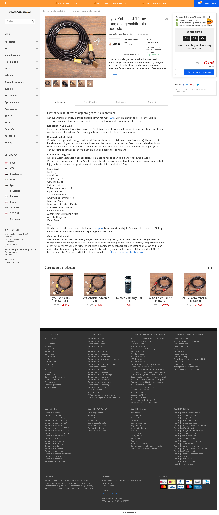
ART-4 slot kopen (138, 359)
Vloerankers (179, 351)
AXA (12, 168)
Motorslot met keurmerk (141, 390)
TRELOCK (14, 213)
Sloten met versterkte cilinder (58, 453)
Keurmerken (11, 95)
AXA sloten (135, 412)
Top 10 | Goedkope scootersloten (188, 453)
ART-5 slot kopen (138, 361)
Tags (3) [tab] (152, 102)
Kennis (8, 122)
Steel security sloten (139, 443)
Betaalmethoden (12, 247)
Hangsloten (50, 364)
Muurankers (50, 359)
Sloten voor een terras (97, 387)
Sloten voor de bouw (97, 366)
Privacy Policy (11, 244)
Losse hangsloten (181, 343)
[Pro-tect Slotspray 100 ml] (174, 284)
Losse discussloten (182, 346)
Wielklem (49, 369)
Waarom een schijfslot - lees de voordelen (149, 382)
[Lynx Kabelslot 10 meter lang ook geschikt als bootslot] (75, 47)
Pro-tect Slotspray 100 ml (173, 299)
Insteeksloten (50, 361)
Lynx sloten (136, 420)
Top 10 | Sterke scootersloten (186, 446)
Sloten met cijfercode (54, 415)
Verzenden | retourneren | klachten (21, 249)
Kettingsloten (50, 338)
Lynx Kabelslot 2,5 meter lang (107, 299)
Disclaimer (9, 241)
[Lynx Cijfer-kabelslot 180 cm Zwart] (73, 284)
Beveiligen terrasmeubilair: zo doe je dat (148, 377)
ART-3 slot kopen (138, 356)
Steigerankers (179, 349)
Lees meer (113, 74)
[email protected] (109, 493)
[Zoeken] (32, 20)
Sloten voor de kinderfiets (99, 356)
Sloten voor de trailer (97, 361)
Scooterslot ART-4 (138, 395)
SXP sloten (135, 430)
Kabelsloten (50, 351)
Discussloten (50, 366)
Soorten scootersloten (97, 423)
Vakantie (9, 75)
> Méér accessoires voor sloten (187, 369)
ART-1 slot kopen (138, 351)
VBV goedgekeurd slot (140, 346)
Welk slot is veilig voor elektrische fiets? (147, 369)
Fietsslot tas (179, 361)
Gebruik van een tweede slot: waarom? (147, 364)
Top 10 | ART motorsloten (185, 428)
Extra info (9, 129)
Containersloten (52, 379)
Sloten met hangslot (53, 459)
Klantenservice (11, 252)
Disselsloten (50, 343)
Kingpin (48, 372)
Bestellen (74, 311)
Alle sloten (10, 42)
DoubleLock (16, 174)
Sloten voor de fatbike (97, 351)
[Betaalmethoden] (163, 481)
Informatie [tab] (60, 102)
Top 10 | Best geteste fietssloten (187, 418)
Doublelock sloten (138, 423)
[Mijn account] (6, 3)
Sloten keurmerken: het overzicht (145, 402)
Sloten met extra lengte (55, 456)
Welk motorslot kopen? (141, 384)
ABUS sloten (136, 418)
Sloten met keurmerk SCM (56, 423)
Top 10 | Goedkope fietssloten (187, 438)
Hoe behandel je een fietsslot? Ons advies (148, 374)
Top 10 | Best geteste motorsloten (188, 430)
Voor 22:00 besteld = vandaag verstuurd (114, 3)
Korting (8, 142)
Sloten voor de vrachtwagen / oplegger (104, 359)
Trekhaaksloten (51, 387)
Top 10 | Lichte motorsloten (186, 423)
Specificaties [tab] (90, 102)
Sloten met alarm (52, 412)
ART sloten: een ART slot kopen (144, 349)
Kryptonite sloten (138, 428)
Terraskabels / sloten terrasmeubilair (190, 359)
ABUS (12, 163)
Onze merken (11, 155)
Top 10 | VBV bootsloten (184, 459)
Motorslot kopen (95, 390)
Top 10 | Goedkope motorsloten (188, 433)
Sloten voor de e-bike (97, 349)
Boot (7, 48)
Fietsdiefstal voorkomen (141, 366)
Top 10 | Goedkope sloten (185, 415)
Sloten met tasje (52, 446)
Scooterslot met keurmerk (142, 387)
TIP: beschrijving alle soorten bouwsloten (148, 372)
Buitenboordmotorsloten (56, 377)
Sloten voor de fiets (96, 343)
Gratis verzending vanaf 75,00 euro (161, 3)
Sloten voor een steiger (98, 372)
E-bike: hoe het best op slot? (143, 400)
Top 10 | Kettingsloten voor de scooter (190, 448)
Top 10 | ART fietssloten (184, 443)
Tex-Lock (14, 207)
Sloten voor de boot (96, 338)
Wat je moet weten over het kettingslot (147, 379)
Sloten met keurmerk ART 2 (57, 428)
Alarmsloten (50, 356)
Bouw (7, 68)
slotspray (98, 228)
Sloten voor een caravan (98, 377)
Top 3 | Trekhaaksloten (184, 464)
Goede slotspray (181, 338)
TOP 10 (8, 115)
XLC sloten (135, 441)
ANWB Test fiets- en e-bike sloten (102, 395)
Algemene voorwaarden (15, 239)
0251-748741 (10, 259)
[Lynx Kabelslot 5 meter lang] (140, 284)
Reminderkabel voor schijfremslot (188, 341)
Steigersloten (50, 382)
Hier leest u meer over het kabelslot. (125, 252)
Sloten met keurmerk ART (56, 425)
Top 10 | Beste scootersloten (186, 420)
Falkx (12, 179)
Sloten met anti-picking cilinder (58, 418)
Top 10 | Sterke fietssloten (185, 435)
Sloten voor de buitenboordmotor (102, 364)
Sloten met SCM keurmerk (142, 341)
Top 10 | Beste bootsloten (185, 461)
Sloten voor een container (99, 369)
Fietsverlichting (180, 356)
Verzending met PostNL (68, 3)
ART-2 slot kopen (138, 354)
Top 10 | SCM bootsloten (184, 456)
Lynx (12, 185)
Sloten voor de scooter (98, 346)
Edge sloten (136, 425)
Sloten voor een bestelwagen (100, 374)
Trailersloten (50, 374)
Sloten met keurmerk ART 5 (57, 435)
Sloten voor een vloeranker (100, 382)
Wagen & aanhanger (15, 82)
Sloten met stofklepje (54, 451)
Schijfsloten (50, 354)
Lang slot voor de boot (97, 430)
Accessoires (11, 109)
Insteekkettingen (181, 354)
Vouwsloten (50, 346)
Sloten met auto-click (54, 448)
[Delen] (183, 84)
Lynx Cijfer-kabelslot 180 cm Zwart (73, 299)
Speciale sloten (12, 102)
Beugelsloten (50, 349)
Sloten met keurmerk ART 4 (57, 433)
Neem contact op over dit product (191, 89)
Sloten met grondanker (55, 441)
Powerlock (15, 191)
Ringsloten (49, 341)
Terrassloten (93, 418)
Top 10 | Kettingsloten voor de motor (190, 425)
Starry (13, 202)
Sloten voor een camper (98, 379)
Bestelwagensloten (53, 384)
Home (45, 11)
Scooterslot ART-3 (138, 392)
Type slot (9, 89)
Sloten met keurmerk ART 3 (57, 430)
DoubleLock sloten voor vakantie (145, 448)
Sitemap (8, 254)
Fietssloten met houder (55, 461)
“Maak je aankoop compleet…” (187, 366)
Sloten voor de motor (97, 341)
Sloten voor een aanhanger (99, 384)
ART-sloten (92, 415)
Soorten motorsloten (97, 425)
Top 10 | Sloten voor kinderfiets (187, 441)
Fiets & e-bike (11, 62)
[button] (37, 42)
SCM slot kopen (137, 343)
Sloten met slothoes (53, 438)
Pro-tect (14, 196)
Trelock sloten (137, 433)
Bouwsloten (93, 420)
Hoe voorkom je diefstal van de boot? (104, 397)
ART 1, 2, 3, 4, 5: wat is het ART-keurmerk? (148, 338)
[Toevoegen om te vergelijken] (166, 18)
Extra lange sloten (95, 412)
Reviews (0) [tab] (121, 102)
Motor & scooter (13, 55)
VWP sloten (135, 438)
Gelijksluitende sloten (97, 428)
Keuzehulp (10, 136)
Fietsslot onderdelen (182, 364)
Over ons (9, 236)
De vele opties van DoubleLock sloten (147, 446)
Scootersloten (94, 392)
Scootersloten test (139, 397)
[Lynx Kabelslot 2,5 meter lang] (107, 284)
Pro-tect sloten (137, 415)
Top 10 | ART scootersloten (185, 451)
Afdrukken (180, 91)
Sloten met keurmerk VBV (56, 420)
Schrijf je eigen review (139, 34)
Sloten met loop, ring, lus (55, 443)
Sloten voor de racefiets (98, 354)
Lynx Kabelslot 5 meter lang (140, 299)
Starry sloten (136, 435)
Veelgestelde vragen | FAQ (16, 234)
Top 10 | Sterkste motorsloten (187, 412)
